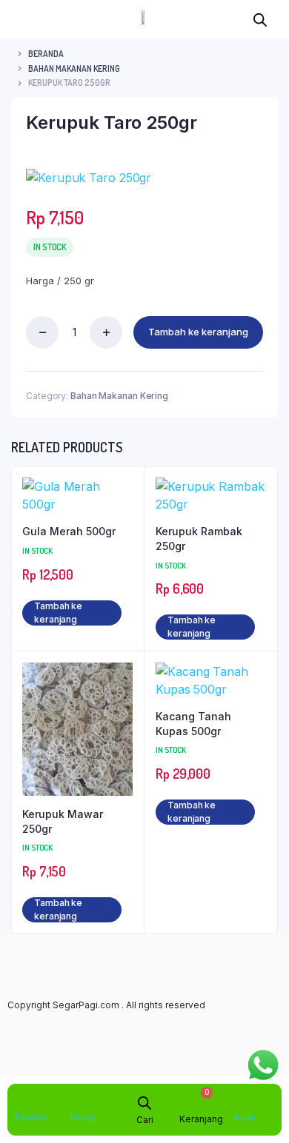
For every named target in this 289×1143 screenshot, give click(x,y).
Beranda (46, 53)
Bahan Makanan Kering (74, 68)
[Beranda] (23, 1099)
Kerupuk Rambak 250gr (199, 538)
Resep (83, 1117)
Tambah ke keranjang (198, 332)
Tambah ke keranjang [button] (58, 612)
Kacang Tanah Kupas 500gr (193, 723)
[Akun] (242, 1099)
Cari (144, 1119)
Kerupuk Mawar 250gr (62, 821)
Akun (244, 1117)
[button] (17, 19)
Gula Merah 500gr (69, 531)
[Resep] (78, 1099)
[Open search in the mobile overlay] (260, 17)
